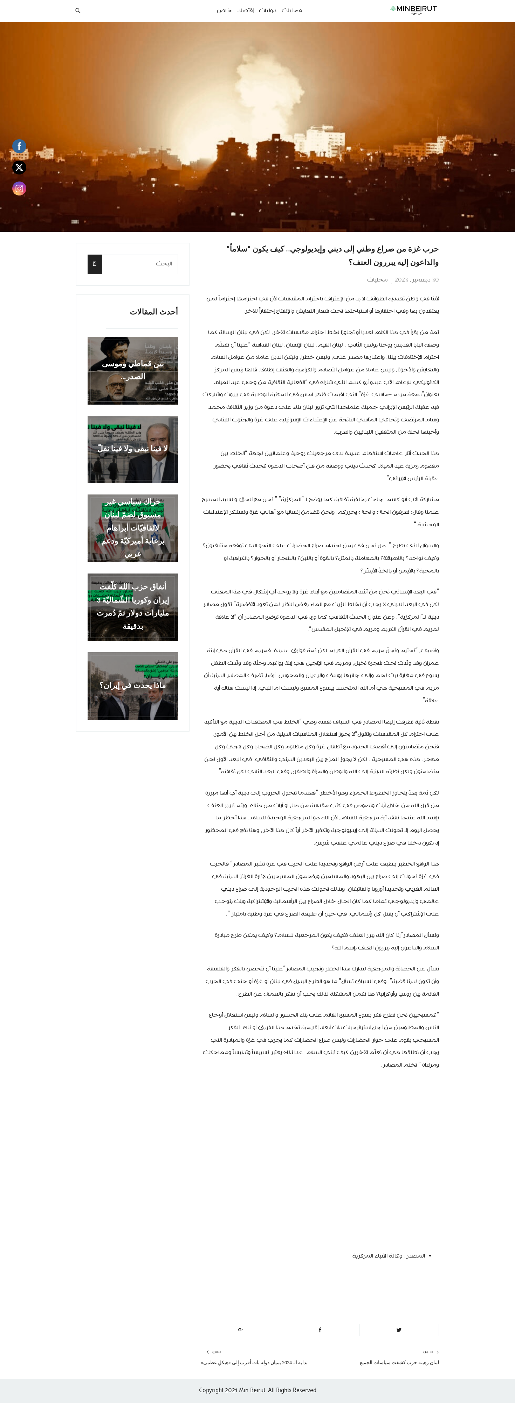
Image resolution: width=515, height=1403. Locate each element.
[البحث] (95, 264)
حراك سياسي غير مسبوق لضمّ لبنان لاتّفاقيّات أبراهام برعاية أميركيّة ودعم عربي (133, 528)
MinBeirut (381, 1288)
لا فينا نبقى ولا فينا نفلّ (132, 450)
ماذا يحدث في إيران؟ (132, 686)
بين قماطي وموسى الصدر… (133, 370)
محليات (377, 280)
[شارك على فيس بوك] (319, 1330)
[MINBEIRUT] (398, 10)
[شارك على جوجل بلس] (240, 1330)
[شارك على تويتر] (399, 1330)
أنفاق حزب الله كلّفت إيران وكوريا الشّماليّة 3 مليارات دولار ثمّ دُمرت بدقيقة (133, 607)
